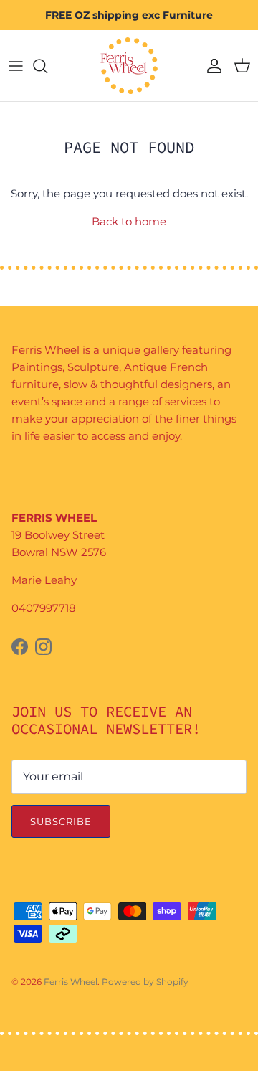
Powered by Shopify (145, 981)
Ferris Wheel (70, 981)
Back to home (129, 221)
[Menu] (16, 66)
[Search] (47, 66)
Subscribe (61, 821)
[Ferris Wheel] (129, 65)
